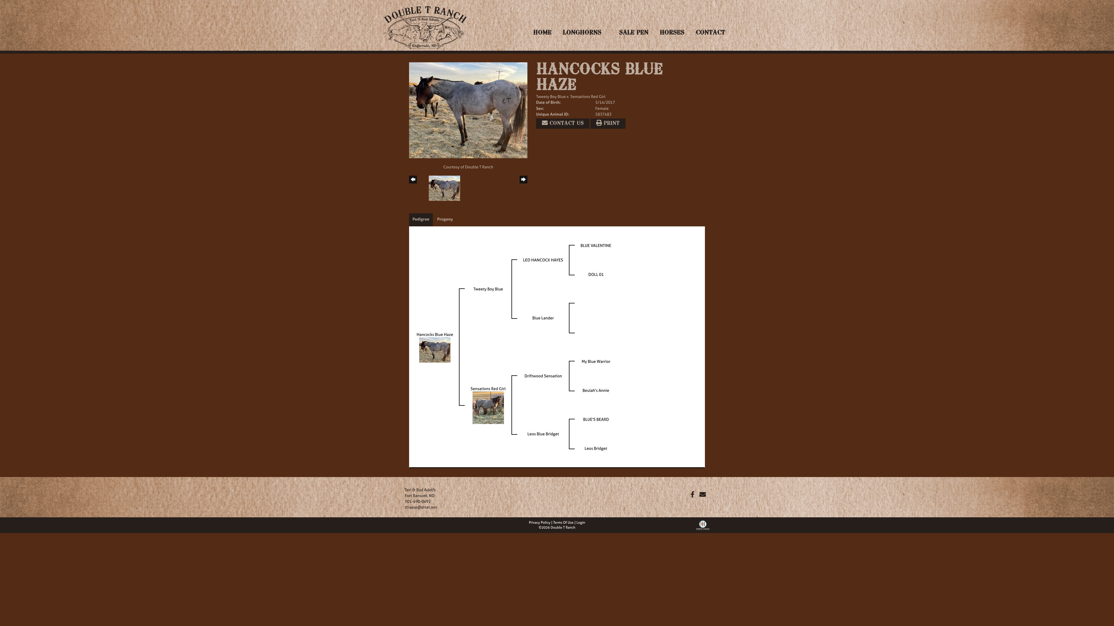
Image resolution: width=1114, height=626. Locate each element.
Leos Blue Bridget (543, 433)
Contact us (566, 123)
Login (580, 522)
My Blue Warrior (596, 361)
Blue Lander (543, 318)
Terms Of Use (563, 522)
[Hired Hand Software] (702, 524)
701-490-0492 (418, 501)
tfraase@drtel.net (421, 507)
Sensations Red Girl (587, 96)
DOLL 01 (596, 274)
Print (611, 123)
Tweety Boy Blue (551, 96)
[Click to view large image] (468, 109)
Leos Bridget (596, 448)
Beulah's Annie (596, 390)
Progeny (445, 219)
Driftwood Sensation (543, 375)
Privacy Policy (539, 522)
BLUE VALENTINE (595, 245)
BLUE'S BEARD (596, 419)
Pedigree (421, 219)
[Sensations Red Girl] (488, 407)
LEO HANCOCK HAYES (543, 260)
